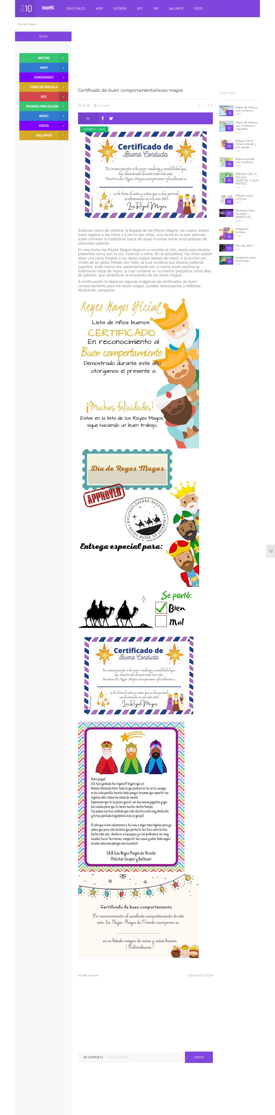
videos (44, 125)
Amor (99, 8)
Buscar (43, 36)
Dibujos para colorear (244, 197)
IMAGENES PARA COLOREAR (43, 106)
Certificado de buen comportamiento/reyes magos (130, 90)
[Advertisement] (169, 52)
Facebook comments (117, 1057)
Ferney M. (103, 105)
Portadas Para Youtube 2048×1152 (245, 214)
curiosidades (44, 77)
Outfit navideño (89, 975)
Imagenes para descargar (245, 259)
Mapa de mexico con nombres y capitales (246, 125)
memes (44, 116)
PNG (155, 8)
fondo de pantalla (44, 87)
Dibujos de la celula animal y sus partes (245, 144)
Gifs (140, 8)
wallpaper (44, 135)
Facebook (119, 8)
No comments (93, 1057)
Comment (199, 1057)
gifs (44, 96)
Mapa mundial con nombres (245, 160)
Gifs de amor (244, 246)
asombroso (89, 129)
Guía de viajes (75, 8)
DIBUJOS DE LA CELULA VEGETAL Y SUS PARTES (246, 179)
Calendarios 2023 (199, 975)
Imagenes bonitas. (242, 230)
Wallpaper (176, 8)
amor (43, 67)
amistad (44, 58)
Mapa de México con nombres (246, 109)
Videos (198, 8)
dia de (102, 129)
